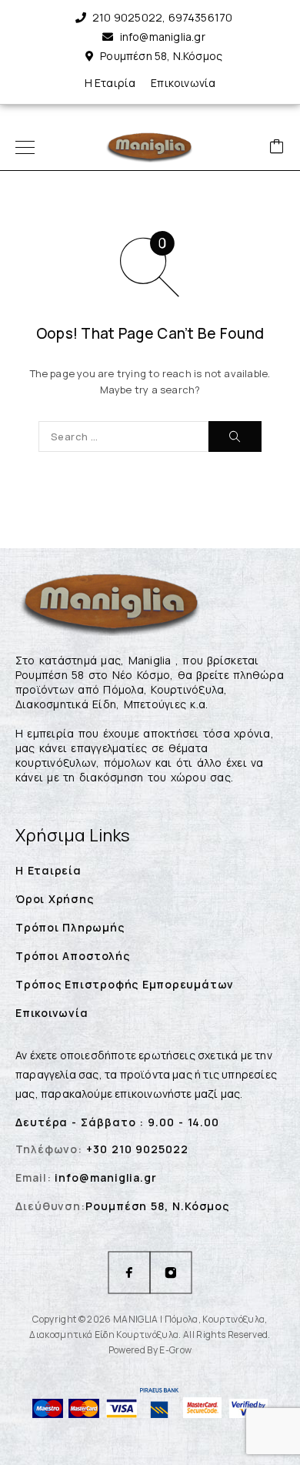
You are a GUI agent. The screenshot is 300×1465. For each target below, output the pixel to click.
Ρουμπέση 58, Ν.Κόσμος (161, 55)
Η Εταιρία (110, 82)
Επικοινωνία (183, 82)
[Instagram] (171, 1272)
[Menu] (25, 147)
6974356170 (200, 17)
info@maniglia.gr (162, 36)
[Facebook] (129, 1272)
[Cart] (277, 147)
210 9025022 (127, 17)
